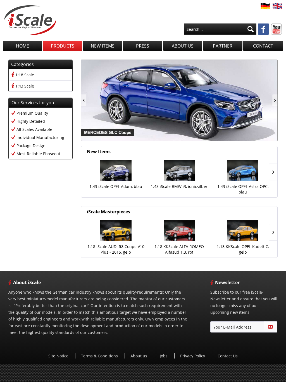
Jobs (164, 356)
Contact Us (228, 356)
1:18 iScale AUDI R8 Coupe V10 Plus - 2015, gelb (115, 249)
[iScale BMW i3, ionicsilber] (179, 170)
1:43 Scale (24, 86)
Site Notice (59, 356)
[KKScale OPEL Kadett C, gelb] (243, 230)
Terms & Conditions (100, 356)
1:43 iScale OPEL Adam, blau (115, 186)
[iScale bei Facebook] (263, 29)
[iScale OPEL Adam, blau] (116, 170)
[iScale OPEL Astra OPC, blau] (243, 170)
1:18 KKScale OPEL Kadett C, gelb (243, 249)
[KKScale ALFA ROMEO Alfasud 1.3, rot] (179, 230)
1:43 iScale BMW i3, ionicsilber (179, 186)
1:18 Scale (24, 74)
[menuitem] (220, 29)
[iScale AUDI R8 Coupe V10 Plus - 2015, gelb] (116, 230)
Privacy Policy (193, 356)
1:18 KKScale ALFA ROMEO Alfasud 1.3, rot (179, 249)
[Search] (250, 29)
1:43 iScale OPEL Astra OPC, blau (242, 189)
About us (139, 356)
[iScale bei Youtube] (276, 29)
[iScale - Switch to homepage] (30, 20)
